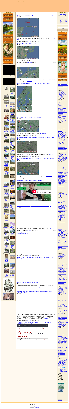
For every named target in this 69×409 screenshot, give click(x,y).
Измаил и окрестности (12, 200)
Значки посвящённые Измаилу (6, 172)
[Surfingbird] (63, 367)
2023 (21, 12)
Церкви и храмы (6, 137)
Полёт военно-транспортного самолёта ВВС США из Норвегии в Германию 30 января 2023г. (34, 83)
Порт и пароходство (12, 106)
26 (62, 21)
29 (66, 21)
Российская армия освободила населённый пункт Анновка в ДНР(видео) (62, 256)
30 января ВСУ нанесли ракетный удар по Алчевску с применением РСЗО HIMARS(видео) (34, 206)
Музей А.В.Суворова (6, 120)
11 (61, 19)
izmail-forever (29, 41)
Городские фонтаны (12, 131)
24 (60, 21)
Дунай (12, 193)
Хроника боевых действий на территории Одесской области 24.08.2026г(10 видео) (62, 346)
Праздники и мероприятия (12, 120)
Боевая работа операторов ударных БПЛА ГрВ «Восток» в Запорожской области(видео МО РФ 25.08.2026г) (62, 200)
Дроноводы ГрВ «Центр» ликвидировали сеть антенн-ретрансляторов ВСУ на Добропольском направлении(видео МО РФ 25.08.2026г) (62, 240)
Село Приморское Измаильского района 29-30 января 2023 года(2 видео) (30, 180)
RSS (54, 2)
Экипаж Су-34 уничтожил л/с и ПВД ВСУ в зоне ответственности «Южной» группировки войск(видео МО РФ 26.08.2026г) (63, 175)
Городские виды (12, 93)
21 (65, 20)
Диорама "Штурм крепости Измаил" (6, 106)
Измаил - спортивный (6, 221)
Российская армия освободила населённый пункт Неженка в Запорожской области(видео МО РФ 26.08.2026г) (62, 188)
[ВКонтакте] (64, 367)
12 (62, 19)
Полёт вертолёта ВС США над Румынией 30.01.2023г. (27, 43)
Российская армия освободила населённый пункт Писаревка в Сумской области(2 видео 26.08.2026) (62, 181)
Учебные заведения (6, 240)
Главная (34, 10)
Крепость (6, 125)
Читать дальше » (41, 60)
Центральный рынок (6, 113)
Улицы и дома (6, 99)
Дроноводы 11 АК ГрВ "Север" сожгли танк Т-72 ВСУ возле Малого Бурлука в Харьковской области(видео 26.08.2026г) (62, 103)
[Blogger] (59, 367)
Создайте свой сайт (63, 371)
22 (66, 20)
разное (12, 125)
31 (60, 22)
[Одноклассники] (58, 367)
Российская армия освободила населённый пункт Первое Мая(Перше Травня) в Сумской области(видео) (62, 318)
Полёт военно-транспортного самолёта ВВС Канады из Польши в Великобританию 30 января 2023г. (35, 64)
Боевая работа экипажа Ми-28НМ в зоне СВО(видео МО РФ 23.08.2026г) (62, 284)
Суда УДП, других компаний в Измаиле (12, 144)
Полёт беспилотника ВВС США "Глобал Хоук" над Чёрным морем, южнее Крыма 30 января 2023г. (35, 15)
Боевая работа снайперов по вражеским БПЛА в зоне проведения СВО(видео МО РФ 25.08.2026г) (62, 141)
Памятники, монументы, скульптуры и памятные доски (6, 92)
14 (65, 19)
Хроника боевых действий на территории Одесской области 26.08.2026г (62, 195)
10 (60, 19)
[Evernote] (61, 367)
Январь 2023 (62, 14)
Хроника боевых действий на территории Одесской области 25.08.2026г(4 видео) (62, 278)
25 (61, 21)
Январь (24, 12)
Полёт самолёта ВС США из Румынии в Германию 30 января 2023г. (29, 117)
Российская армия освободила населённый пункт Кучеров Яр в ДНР (62, 305)
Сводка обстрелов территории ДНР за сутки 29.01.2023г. (27, 282)
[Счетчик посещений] (60, 391)
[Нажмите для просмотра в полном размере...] (28, 26)
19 (62, 20)
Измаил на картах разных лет (12, 227)
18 (61, 20)
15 (66, 19)
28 (65, 21)
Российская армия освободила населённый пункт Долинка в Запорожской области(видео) (62, 311)
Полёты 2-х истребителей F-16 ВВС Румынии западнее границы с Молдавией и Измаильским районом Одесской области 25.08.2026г (62, 216)
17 (60, 20)
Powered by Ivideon (12, 75)
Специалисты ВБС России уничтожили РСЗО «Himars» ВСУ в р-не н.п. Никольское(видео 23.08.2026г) (63, 324)
